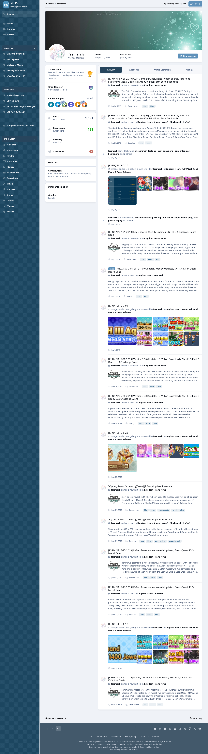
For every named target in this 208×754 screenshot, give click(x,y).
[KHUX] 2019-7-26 (118, 165)
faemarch (115, 85)
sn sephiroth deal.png (146, 151)
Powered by (123, 749)
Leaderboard (116, 736)
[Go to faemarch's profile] (103, 80)
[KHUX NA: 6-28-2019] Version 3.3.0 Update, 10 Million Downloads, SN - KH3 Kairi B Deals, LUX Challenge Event (153, 360)
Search (10, 14)
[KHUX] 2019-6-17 (118, 624)
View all (90, 98)
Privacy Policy (130, 736)
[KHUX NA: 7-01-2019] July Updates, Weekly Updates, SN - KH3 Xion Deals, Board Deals (152, 233)
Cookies (155, 736)
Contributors (101, 736)
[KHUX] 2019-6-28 (118, 432)
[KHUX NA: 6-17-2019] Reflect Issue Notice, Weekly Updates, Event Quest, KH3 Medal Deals (151, 552)
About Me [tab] (134, 69)
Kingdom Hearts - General (150, 275)
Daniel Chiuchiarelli (118, 741)
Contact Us (144, 736)
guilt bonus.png (166, 151)
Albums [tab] (189, 69)
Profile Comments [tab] (162, 69)
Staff (91, 736)
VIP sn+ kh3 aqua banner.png (177, 217)
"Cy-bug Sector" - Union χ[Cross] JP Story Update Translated (140, 486)
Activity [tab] (111, 69)
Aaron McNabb (136, 741)
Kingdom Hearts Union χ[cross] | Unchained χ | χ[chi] (163, 122)
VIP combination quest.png (148, 217)
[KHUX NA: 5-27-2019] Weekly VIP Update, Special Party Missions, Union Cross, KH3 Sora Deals (151, 679)
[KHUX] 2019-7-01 (118, 305)
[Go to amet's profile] (91, 151)
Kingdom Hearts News (155, 85)
